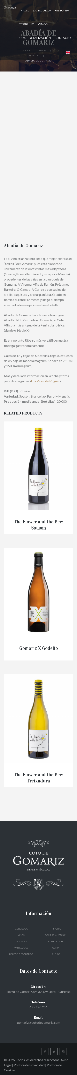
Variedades (21, 947)
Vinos (43, 24)
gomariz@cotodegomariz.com (38, 1022)
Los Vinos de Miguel (45, 381)
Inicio (24, 10)
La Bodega (42, 10)
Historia (61, 10)
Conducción (55, 941)
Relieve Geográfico (21, 954)
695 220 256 (38, 1007)
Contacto (62, 37)
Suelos (56, 954)
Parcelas (21, 941)
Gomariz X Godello (38, 648)
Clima (55, 947)
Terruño (26, 24)
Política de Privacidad (29, 1065)
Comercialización (35, 37)
